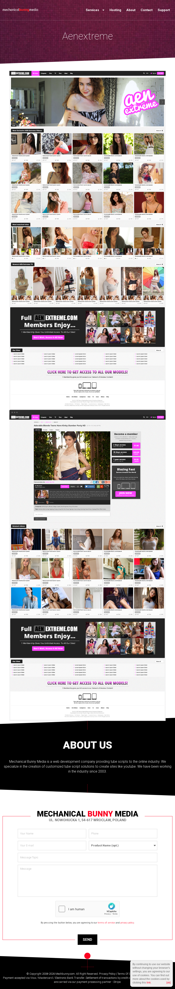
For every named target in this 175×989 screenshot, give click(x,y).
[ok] (168, 982)
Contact (147, 10)
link (149, 982)
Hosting (115, 10)
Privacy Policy (107, 973)
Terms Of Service (127, 973)
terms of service (106, 922)
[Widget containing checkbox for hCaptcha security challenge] (87, 909)
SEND (87, 939)
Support (164, 10)
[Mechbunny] (20, 10)
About (131, 10)
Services (93, 10)
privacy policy (127, 922)
